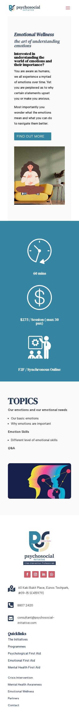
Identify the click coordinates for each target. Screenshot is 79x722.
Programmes (17, 646)
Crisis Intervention (20, 677)
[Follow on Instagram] (35, 574)
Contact (13, 705)
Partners (13, 698)
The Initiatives (18, 639)
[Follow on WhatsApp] (51, 574)
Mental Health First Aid (24, 667)
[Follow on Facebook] (27, 574)
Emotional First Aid (21, 660)
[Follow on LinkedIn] (43, 574)
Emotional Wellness (21, 691)
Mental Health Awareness (25, 684)
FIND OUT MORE (30, 136)
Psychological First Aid (24, 653)
